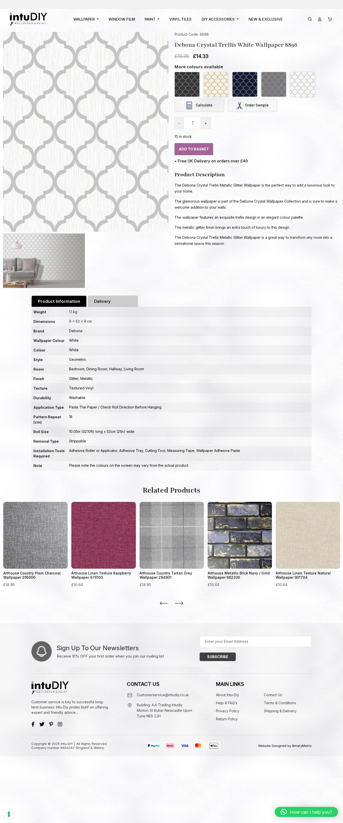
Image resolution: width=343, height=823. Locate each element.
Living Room (134, 369)
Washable (77, 397)
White (74, 340)
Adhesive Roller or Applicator (93, 450)
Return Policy (227, 719)
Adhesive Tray (131, 450)
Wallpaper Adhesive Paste (218, 450)
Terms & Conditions (280, 703)
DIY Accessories (218, 19)
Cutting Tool (155, 450)
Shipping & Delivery (280, 711)
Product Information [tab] (59, 301)
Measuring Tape (180, 450)
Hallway (115, 369)
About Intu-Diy (227, 695)
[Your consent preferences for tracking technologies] (9, 814)
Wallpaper (84, 19)
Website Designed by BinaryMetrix (285, 746)
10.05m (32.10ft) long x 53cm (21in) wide (101, 431)
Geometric (77, 359)
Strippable (77, 441)
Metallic (86, 378)
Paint (150, 19)
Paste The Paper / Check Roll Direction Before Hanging (115, 407)
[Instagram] (60, 724)
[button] (306, 812)
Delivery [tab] (102, 301)
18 (71, 417)
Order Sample (257, 105)
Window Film (121, 19)
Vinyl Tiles (180, 19)
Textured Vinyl (81, 388)
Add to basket (194, 149)
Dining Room (96, 369)
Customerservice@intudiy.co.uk (163, 695)
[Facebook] (33, 724)
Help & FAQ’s (226, 703)
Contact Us (273, 695)
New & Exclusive (266, 19)
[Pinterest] (51, 724)
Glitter (73, 378)
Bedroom (76, 369)
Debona (75, 331)
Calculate (203, 105)
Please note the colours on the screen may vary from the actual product (128, 465)
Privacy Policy (227, 711)
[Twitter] (41, 724)
